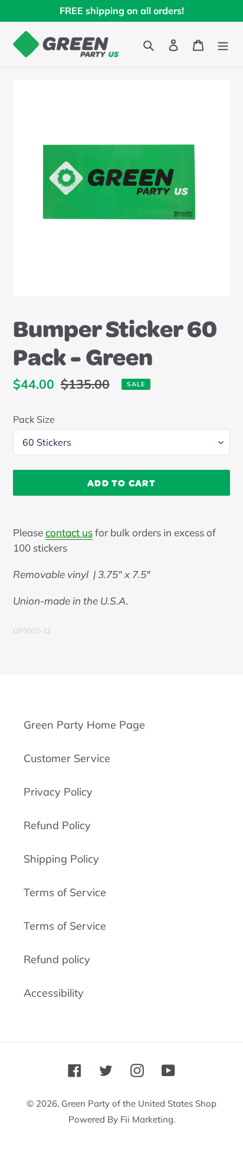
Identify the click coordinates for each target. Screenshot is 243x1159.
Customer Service (67, 758)
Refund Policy (57, 825)
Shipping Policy (61, 859)
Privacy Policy (58, 792)
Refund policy (57, 959)
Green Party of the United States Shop (138, 1103)
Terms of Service (65, 892)
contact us (69, 532)
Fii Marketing (146, 1119)
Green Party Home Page (84, 725)
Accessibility (54, 993)
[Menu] (223, 44)
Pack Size (34, 419)
